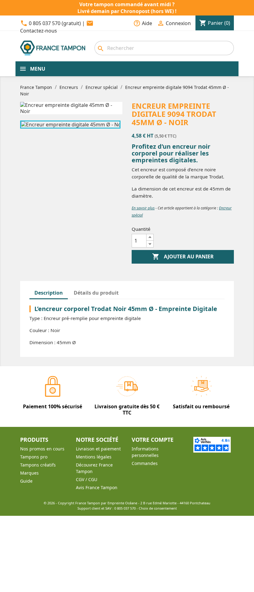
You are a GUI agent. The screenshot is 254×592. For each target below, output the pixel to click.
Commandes (145, 463)
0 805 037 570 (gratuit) (55, 23)
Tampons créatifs (38, 465)
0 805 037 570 (125, 508)
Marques (29, 473)
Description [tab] (48, 292)
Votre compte (152, 439)
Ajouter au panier (183, 256)
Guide (26, 481)
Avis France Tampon (96, 487)
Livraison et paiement (98, 449)
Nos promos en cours (42, 449)
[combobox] (164, 48)
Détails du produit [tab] (96, 292)
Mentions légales (94, 457)
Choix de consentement (158, 508)
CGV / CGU (86, 479)
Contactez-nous (38, 30)
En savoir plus (143, 208)
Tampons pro (33, 457)
